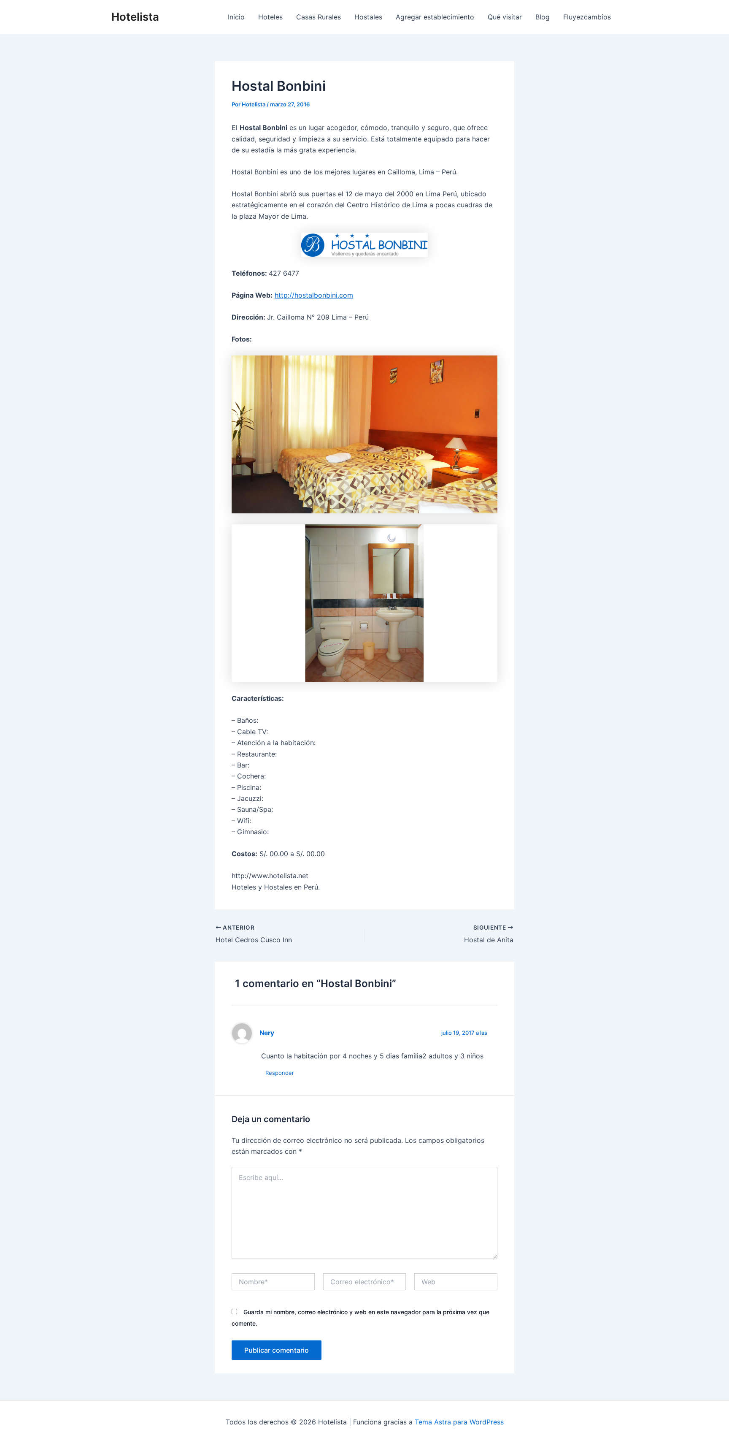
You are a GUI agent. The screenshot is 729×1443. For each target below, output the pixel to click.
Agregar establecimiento (435, 17)
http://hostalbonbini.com (314, 295)
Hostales (368, 17)
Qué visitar (505, 17)
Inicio (236, 17)
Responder (279, 1072)
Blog (542, 17)
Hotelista (135, 16)
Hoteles (270, 17)
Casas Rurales (318, 17)
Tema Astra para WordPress (459, 1422)
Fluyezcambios (587, 17)
